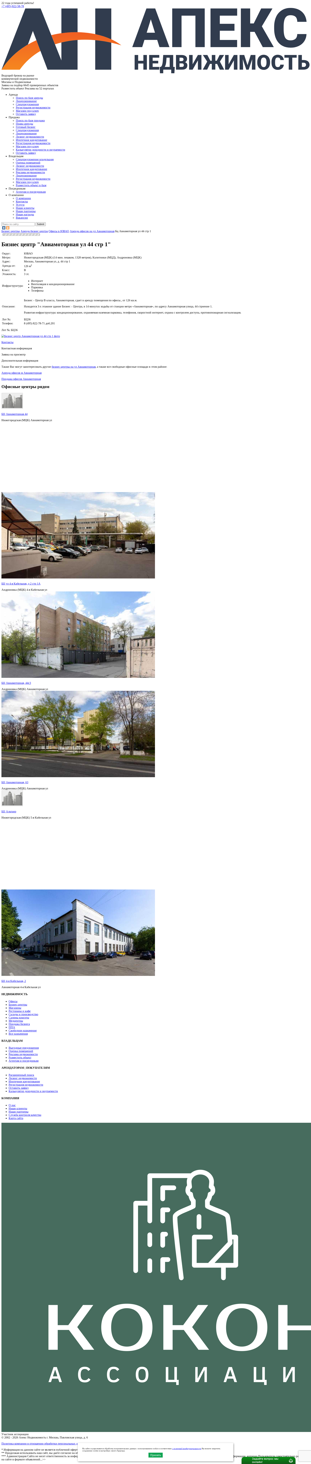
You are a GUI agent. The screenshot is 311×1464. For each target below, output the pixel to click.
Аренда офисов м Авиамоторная (21, 372)
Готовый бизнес (25, 127)
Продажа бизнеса (19, 1024)
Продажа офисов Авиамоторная (21, 378)
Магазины (15, 1007)
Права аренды (24, 123)
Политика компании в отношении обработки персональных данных (43, 1443)
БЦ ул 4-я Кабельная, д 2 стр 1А (20, 583)
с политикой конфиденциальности (186, 1448)
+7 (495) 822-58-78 (12, 6)
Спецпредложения (27, 104)
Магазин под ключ (27, 110)
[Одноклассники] (7, 227)
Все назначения (18, 1033)
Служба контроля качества (25, 1114)
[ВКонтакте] (3, 227)
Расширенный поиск (21, 1074)
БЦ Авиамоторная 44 (14, 414)
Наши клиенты (25, 208)
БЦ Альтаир (8, 811)
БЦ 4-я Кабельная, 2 (13, 981)
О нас (12, 1105)
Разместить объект (20, 1057)
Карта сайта (16, 1118)
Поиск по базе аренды (29, 97)
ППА (12, 1027)
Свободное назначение (23, 1030)
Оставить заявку (26, 152)
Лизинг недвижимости (30, 136)
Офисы (13, 1001)
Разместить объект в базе (31, 185)
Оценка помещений (28, 162)
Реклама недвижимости (30, 172)
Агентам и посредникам (31, 191)
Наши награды (25, 214)
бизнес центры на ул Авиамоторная (74, 366)
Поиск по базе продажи (30, 120)
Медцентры (16, 1020)
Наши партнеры (26, 211)
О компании (23, 198)
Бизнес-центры (18, 1004)
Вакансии (22, 217)
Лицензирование (26, 101)
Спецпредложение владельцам (35, 159)
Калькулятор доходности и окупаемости (40, 149)
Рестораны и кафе (20, 1011)
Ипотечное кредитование (31, 139)
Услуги (20, 204)
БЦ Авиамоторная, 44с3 (16, 682)
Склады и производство (23, 1014)
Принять (155, 1455)
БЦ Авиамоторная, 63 (14, 782)
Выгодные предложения (24, 1047)
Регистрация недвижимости (33, 107)
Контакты (22, 201)
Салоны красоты (19, 1017)
